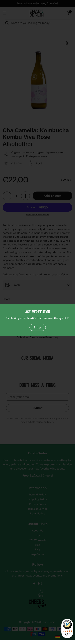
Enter (37, 327)
